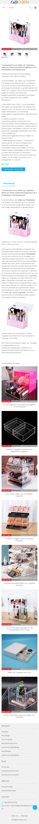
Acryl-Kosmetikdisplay (10, 747)
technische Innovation (10, 775)
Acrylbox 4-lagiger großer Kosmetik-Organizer (19, 540)
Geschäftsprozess (9, 790)
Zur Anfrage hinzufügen (13, 169)
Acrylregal (6, 735)
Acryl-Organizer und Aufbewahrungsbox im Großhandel (19, 406)
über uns (15, 816)
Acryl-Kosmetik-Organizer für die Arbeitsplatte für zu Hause (19, 629)
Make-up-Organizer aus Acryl (19, 673)
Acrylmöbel (6, 751)
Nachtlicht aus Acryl (9, 743)
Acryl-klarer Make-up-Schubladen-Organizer (19, 495)
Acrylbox (5, 732)
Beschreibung (9, 183)
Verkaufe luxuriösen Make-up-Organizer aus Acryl (19, 584)
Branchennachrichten (10, 771)
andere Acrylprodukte (10, 755)
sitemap (24, 816)
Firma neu (5, 767)
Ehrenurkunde (7, 787)
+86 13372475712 (10, 802)
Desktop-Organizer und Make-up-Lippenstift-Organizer (19, 450)
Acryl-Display (7, 739)
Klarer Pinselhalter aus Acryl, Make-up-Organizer (19, 716)
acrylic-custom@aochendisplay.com (18, 805)
